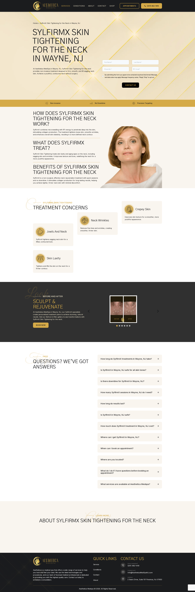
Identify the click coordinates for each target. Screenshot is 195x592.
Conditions (79, 6)
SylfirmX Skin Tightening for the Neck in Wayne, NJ (60, 23)
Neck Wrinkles (100, 220)
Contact (102, 6)
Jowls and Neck (57, 231)
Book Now (41, 325)
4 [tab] (124, 326)
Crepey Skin (142, 209)
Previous (89, 311)
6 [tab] (129, 326)
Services (65, 6)
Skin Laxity (54, 258)
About (91, 6)
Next (157, 311)
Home (35, 23)
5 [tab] (127, 326)
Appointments (129, 6)
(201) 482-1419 (133, 566)
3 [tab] (122, 326)
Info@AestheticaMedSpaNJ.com (140, 573)
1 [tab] (117, 326)
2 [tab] (119, 326)
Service (96, 564)
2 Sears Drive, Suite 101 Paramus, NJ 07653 (145, 579)
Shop (112, 6)
